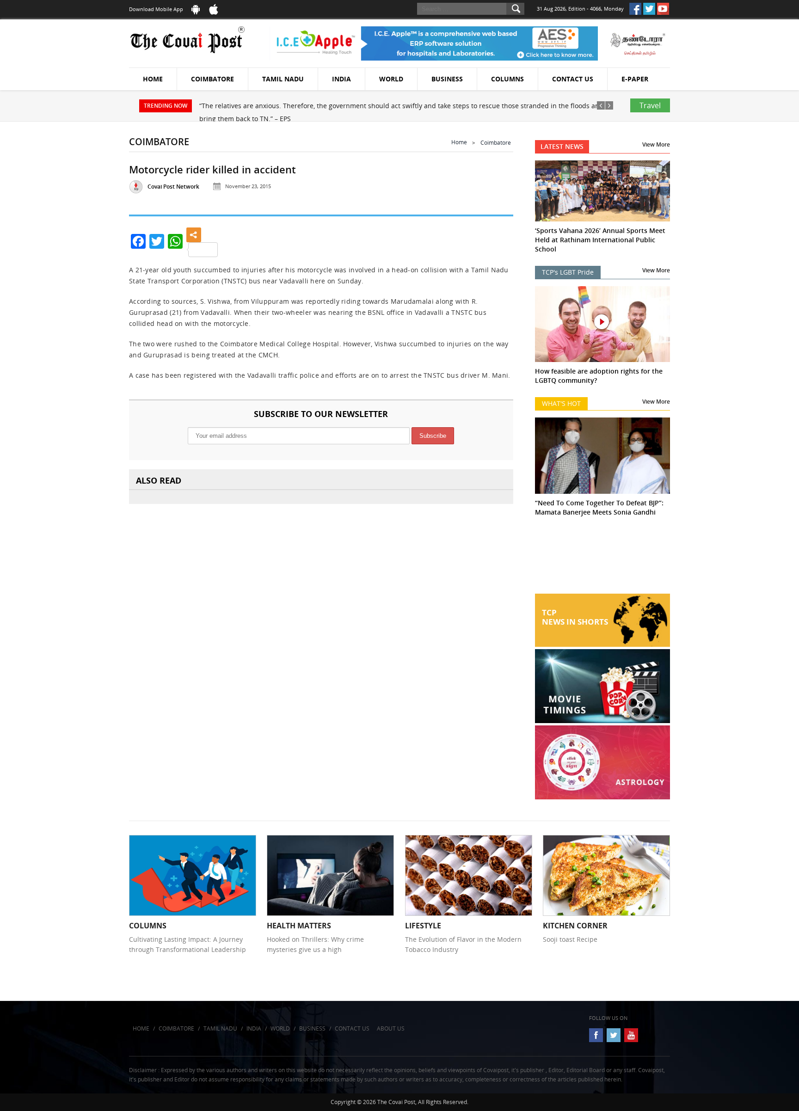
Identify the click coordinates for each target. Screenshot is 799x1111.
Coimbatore (212, 78)
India (341, 78)
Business (447, 78)
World (391, 78)
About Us (391, 1028)
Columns (507, 78)
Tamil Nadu (283, 78)
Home (153, 78)
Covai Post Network (173, 186)
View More (656, 144)
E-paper (634, 78)
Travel (650, 105)
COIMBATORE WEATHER (602, 559)
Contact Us (572, 78)
